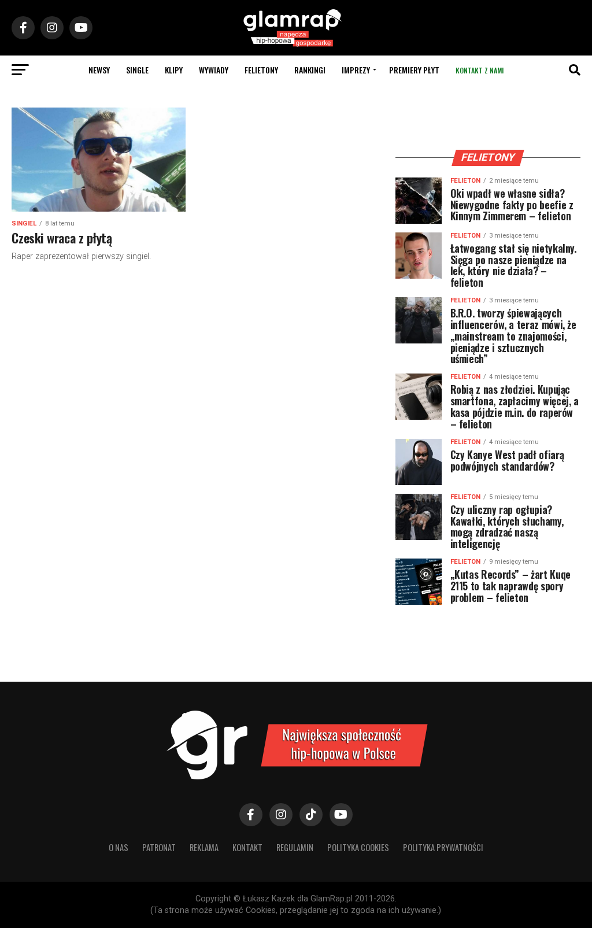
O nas (118, 847)
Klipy (174, 70)
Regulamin (294, 847)
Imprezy (356, 70)
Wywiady (213, 70)
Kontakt (247, 847)
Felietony (261, 70)
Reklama (204, 847)
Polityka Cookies (358, 847)
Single (137, 70)
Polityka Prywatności (443, 847)
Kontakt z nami (480, 70)
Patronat (159, 847)
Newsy (99, 70)
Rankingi (309, 70)
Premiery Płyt (414, 70)
